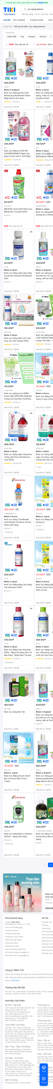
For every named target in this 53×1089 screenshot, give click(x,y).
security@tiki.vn (23, 955)
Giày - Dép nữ (43, 1040)
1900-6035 (15, 922)
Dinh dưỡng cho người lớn (18, 1016)
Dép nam (49, 1059)
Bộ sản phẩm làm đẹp (18, 1074)
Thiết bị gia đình (25, 1083)
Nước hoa (13, 1073)
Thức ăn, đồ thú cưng (17, 1040)
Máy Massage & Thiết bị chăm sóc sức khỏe (19, 1066)
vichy (29, 994)
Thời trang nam (44, 1020)
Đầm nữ (46, 1008)
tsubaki (38, 994)
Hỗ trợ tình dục (23, 1073)
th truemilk (31, 992)
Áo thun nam (42, 1023)
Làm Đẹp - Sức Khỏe (14, 1058)
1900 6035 (15, 980)
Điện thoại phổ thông (17, 1051)
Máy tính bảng (15, 1054)
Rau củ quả (13, 1030)
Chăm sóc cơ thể (16, 1065)
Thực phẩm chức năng (17, 1063)
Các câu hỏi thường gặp (14, 927)
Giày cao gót (42, 1043)
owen (44, 992)
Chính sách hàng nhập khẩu (15, 949)
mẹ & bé (44, 14)
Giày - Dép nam (44, 1054)
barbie (38, 992)
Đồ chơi (28, 1008)
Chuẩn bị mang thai (17, 1020)
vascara (8, 992)
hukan (23, 994)
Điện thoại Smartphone (13, 1049)
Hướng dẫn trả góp (12, 946)
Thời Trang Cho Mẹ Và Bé (14, 1008)
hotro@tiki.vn (24, 952)
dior (13, 992)
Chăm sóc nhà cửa (19, 1042)
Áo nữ (39, 1008)
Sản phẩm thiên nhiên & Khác (18, 1068)
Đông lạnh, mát (20, 1032)
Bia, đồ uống (13, 1036)
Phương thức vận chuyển (14, 937)
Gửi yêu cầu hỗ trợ (11, 930)
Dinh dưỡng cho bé (16, 1014)
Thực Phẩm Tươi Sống (14, 1025)
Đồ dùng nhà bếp (11, 1083)
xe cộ (37, 14)
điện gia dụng (27, 14)
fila (33, 994)
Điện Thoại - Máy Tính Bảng (17, 1046)
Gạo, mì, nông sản (17, 1034)
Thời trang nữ (43, 1005)
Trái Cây (8, 1028)
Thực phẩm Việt (24, 1030)
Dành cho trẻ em (16, 1038)
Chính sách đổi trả (11, 943)
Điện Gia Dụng (11, 1080)
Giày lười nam (42, 1057)
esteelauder (21, 992)
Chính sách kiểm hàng (13, 940)
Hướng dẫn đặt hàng (12, 934)
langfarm (16, 994)
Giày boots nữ (46, 1047)
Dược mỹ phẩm (25, 1075)
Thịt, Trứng (16, 1028)
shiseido (8, 994)
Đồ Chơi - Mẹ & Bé (13, 1005)
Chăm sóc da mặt (11, 1061)
